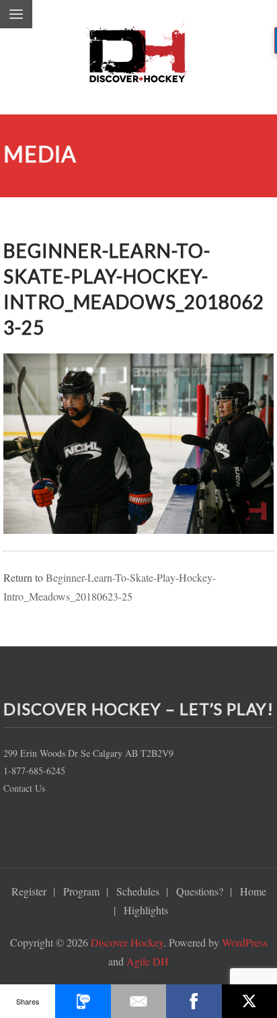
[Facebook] (193, 1001)
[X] (249, 1001)
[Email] (138, 1001)
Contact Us (24, 788)
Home (253, 891)
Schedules (137, 891)
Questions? (199, 891)
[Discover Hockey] (138, 57)
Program (81, 891)
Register (28, 891)
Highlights (146, 910)
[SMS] (82, 1001)
